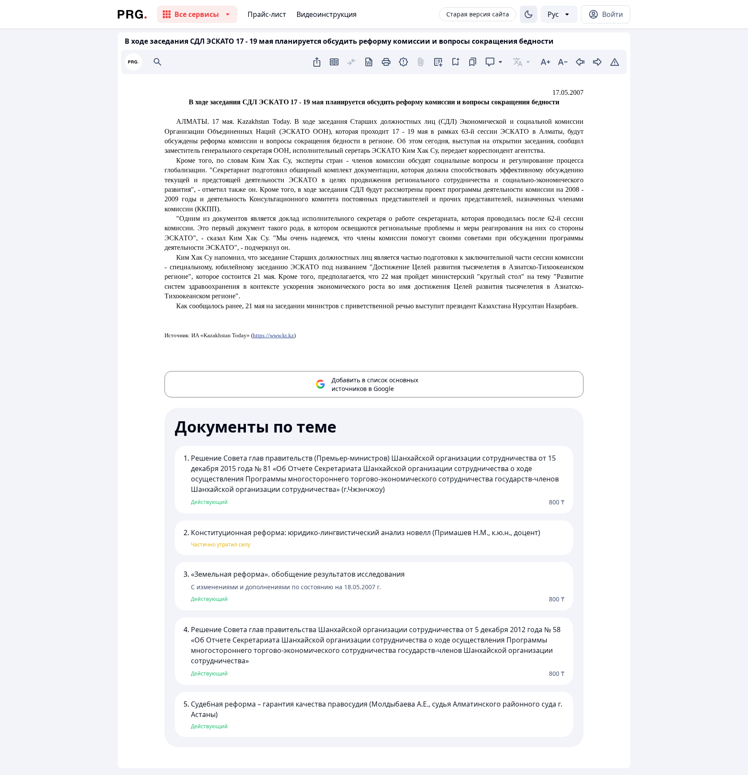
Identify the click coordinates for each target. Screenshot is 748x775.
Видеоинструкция (327, 14)
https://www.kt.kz (273, 335)
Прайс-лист (267, 14)
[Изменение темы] (528, 14)
